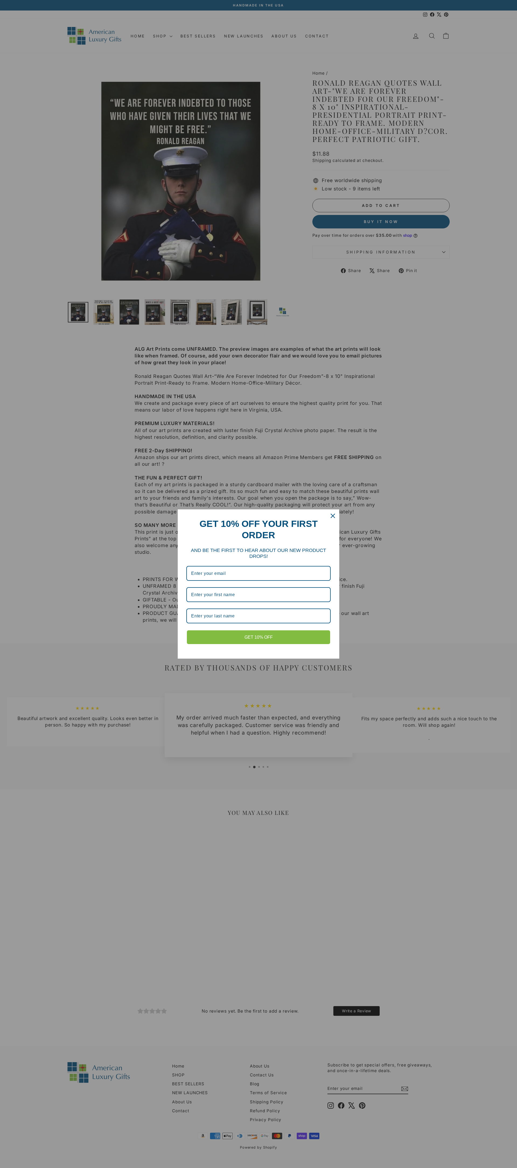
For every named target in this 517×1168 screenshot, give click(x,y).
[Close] (332, 515)
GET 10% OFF (258, 637)
